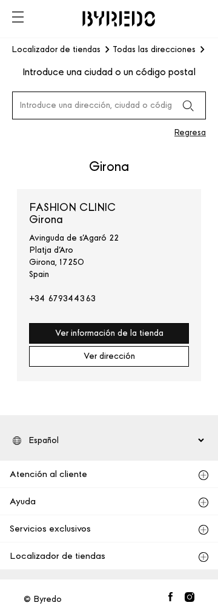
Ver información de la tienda (109, 333)
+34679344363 (62, 298)
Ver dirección (109, 356)
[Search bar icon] (187, 105)
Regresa (190, 132)
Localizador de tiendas (56, 49)
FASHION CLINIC (72, 213)
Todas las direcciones (154, 49)
